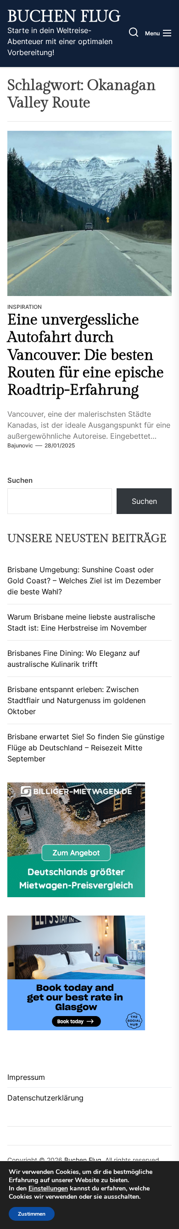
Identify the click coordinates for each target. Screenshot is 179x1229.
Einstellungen (48, 1188)
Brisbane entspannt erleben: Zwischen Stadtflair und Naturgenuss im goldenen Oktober (76, 700)
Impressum (26, 1077)
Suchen (20, 480)
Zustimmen (31, 1214)
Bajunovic (20, 445)
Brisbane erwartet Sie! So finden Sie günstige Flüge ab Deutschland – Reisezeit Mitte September (85, 747)
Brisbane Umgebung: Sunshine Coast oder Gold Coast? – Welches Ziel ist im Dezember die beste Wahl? (84, 580)
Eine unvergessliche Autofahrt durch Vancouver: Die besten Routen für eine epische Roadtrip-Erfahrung (85, 355)
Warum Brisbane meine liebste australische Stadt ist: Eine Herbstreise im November (81, 622)
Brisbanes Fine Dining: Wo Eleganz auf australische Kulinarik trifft (73, 658)
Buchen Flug (64, 17)
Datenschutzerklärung (45, 1097)
